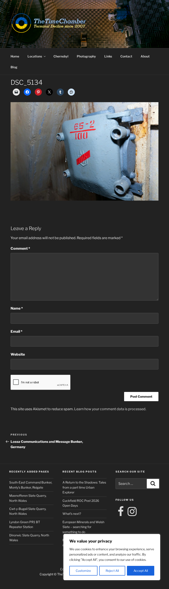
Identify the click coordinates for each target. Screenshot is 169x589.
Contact (126, 56)
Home (15, 56)
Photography (86, 56)
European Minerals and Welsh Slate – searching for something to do (83, 527)
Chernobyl (60, 56)
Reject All (112, 570)
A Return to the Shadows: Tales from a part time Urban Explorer (84, 487)
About (145, 56)
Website (18, 354)
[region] (111, 557)
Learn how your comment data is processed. (110, 409)
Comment (20, 248)
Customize (83, 570)
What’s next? (71, 513)
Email (16, 331)
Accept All (141, 570)
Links (108, 56)
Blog (14, 67)
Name (17, 308)
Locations (35, 56)
